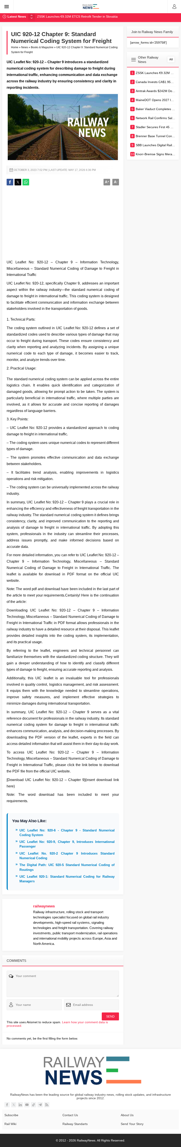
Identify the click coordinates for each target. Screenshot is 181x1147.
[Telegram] (40, 1104)
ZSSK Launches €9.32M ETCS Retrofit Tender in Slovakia (77, 16)
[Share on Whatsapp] (26, 182)
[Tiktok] (33, 1104)
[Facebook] (7, 1104)
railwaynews (44, 906)
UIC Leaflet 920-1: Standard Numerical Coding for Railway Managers (67, 879)
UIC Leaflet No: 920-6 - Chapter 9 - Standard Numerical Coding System (67, 832)
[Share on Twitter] (18, 182)
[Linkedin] (20, 1104)
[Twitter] (13, 1104)
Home (14, 47)
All (171, 59)
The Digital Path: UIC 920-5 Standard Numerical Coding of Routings (67, 867)
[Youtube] (27, 1104)
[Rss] (46, 1104)
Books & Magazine (42, 47)
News (24, 47)
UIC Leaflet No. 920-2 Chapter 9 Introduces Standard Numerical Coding (67, 855)
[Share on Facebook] (10, 182)
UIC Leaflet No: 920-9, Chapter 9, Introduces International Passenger (67, 844)
